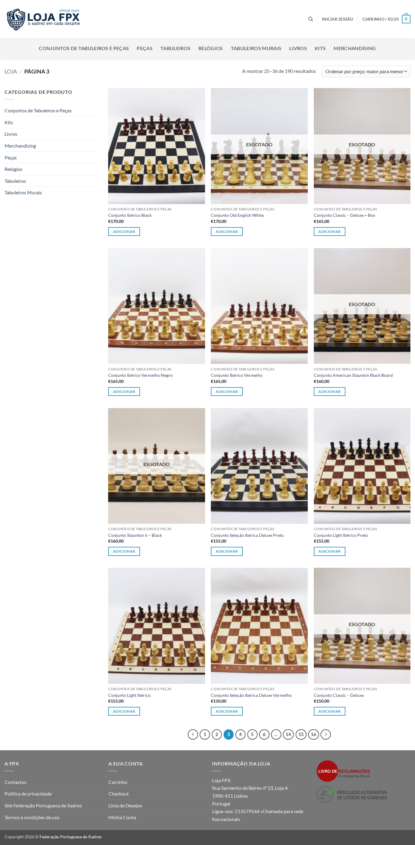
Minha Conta (122, 817)
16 (313, 734)
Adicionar (124, 231)
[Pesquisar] (310, 19)
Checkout (118, 793)
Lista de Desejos (125, 805)
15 (301, 734)
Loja (11, 71)
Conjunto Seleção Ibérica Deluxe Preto (247, 535)
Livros (298, 48)
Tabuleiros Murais (256, 48)
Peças (145, 48)
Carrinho (117, 782)
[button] (337, 19)
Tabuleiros (175, 48)
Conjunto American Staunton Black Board (353, 375)
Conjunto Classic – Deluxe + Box (344, 215)
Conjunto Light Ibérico (129, 695)
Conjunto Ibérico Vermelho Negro (140, 375)
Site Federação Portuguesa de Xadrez (43, 805)
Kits (320, 48)
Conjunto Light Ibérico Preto (341, 535)
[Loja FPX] (44, 19)
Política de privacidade (28, 793)
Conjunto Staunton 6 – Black (135, 535)
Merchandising (355, 48)
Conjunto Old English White (237, 215)
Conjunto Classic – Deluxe (339, 695)
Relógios (210, 48)
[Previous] (193, 734)
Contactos (15, 782)
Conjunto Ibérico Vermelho (236, 375)
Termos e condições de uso (32, 817)
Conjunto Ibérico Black (130, 215)
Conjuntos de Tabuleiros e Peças (84, 48)
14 (288, 734)
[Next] (326, 734)
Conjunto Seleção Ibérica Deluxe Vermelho (251, 695)
